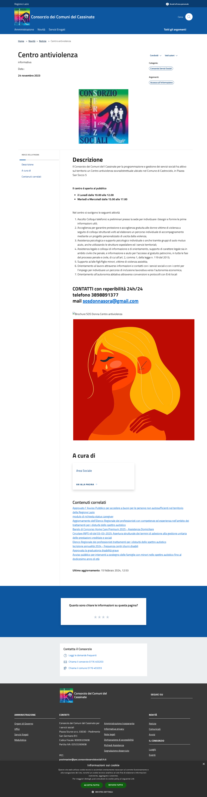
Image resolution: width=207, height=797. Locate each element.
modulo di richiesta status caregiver (93, 516)
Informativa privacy (114, 729)
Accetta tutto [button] (91, 785)
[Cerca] (189, 16)
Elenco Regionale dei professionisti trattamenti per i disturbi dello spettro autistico (119, 542)
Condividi (154, 55)
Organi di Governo (23, 723)
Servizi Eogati (21, 734)
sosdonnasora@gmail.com (111, 300)
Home (21, 41)
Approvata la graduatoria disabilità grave (96, 550)
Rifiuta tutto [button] (116, 785)
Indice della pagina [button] (30, 154)
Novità (31, 41)
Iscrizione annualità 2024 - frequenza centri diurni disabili (105, 546)
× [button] (203, 764)
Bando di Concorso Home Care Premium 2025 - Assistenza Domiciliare (113, 529)
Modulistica (20, 740)
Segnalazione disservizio (116, 750)
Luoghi (152, 749)
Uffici (17, 729)
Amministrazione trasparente (119, 723)
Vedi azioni (170, 55)
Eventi (152, 755)
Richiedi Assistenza (114, 745)
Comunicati (155, 729)
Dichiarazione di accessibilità (119, 740)
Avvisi (152, 734)
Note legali (109, 734)
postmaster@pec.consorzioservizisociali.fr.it (82, 759)
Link (132, 778)
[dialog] (103, 779)
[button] (103, 791)
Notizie (42, 41)
